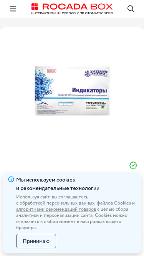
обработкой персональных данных (57, 203)
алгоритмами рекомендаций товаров (56, 209)
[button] (72, 91)
